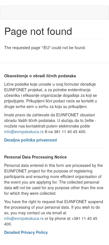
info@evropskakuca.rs (24, 131)
